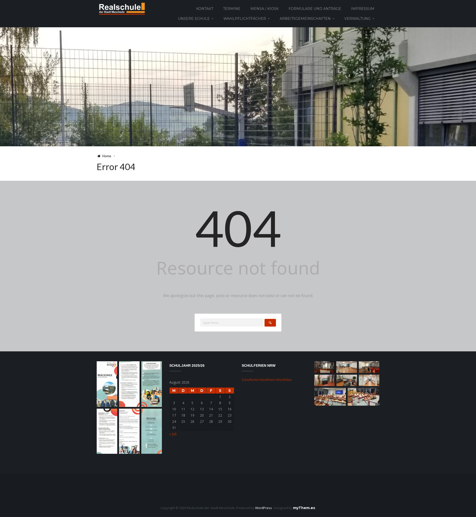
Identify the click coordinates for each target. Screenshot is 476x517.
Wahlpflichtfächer (244, 18)
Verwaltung (357, 18)
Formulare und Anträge (315, 8)
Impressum (362, 8)
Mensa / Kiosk (264, 8)
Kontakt (204, 8)
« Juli (173, 433)
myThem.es (304, 508)
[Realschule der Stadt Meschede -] (121, 8)
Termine (231, 8)
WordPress (263, 508)
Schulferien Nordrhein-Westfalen (267, 379)
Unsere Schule (194, 18)
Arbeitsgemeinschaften (305, 18)
